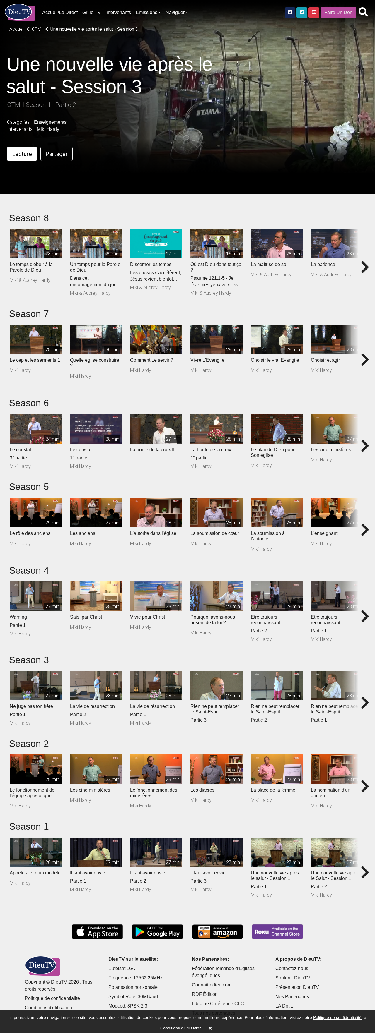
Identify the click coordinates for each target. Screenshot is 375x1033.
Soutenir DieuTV (292, 977)
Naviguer (175, 12)
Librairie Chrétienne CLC (218, 1003)
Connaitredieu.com (211, 984)
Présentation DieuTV (297, 987)
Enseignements (50, 122)
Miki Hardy (48, 129)
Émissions (146, 12)
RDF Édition (205, 994)
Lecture (22, 153)
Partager (56, 153)
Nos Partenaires (292, 996)
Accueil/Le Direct (60, 12)
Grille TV (91, 12)
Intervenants (118, 12)
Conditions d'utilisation (48, 1007)
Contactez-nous (291, 968)
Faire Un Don (338, 12)
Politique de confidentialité (52, 998)
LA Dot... (284, 1005)
